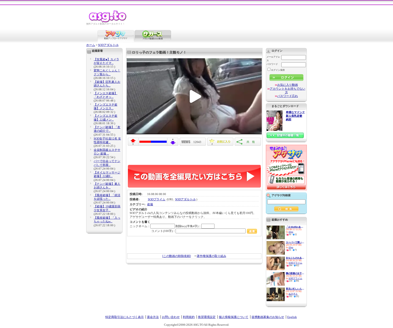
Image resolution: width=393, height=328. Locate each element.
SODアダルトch (108, 45)
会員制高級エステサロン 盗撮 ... (107, 151)
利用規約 (189, 317)
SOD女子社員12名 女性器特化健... (107, 140)
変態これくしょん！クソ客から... (107, 72)
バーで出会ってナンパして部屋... (107, 162)
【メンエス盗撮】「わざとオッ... (105, 95)
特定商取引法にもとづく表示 (124, 317)
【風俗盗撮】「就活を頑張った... (107, 197)
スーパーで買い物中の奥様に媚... (295, 242)
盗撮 (150, 204)
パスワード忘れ (287, 96)
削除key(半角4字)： (188, 226)
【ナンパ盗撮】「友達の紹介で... (107, 128)
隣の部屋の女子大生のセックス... (295, 273)
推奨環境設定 (207, 317)
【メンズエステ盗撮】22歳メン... (105, 117)
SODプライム (156, 199)
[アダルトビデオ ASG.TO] (108, 21)
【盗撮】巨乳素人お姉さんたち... (107, 83)
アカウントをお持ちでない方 (287, 90)
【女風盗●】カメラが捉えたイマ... (106, 61)
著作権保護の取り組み (211, 256)
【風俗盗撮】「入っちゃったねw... (107, 219)
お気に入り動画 (287, 84)
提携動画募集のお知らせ (268, 317)
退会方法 (153, 317)
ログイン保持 (278, 70)
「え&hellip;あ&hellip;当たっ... (295, 227)
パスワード (272, 64)
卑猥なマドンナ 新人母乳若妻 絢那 (295, 116)
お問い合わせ (171, 317)
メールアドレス (273, 59)
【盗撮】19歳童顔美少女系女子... (107, 208)
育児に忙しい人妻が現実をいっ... (295, 288)
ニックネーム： (140, 226)
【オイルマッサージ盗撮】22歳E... (107, 174)
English (292, 317)
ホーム (90, 45)
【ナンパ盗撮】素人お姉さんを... (107, 185)
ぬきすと (293, 293)
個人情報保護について (233, 317)
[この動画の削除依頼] (176, 256)
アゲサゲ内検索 (281, 195)
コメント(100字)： (163, 231)
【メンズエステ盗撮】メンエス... (105, 106)
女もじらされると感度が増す (295, 258)
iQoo (291, 232)
